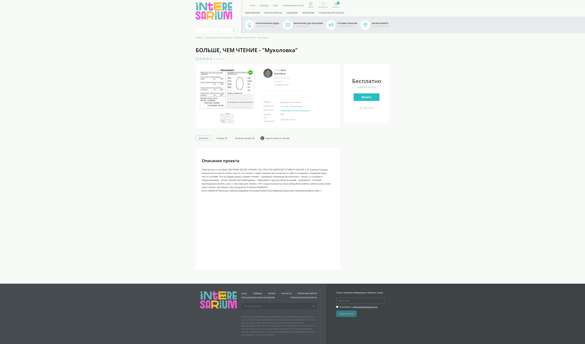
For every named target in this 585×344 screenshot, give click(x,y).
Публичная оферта (307, 293)
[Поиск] (314, 306)
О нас (252, 5)
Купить (366, 97)
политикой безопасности (365, 307)
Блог (275, 5)
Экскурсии (308, 13)
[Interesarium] (218, 299)
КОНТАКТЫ (286, 293)
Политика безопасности (303, 297)
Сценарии (292, 13)
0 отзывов (218, 58)
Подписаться (346, 313)
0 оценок (278, 81)
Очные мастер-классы (331, 13)
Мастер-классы (273, 13)
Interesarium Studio (293, 5)
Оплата (271, 293)
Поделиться (368, 107)
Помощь (264, 5)
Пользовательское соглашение (258, 297)
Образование (252, 13)
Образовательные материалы (295, 110)
